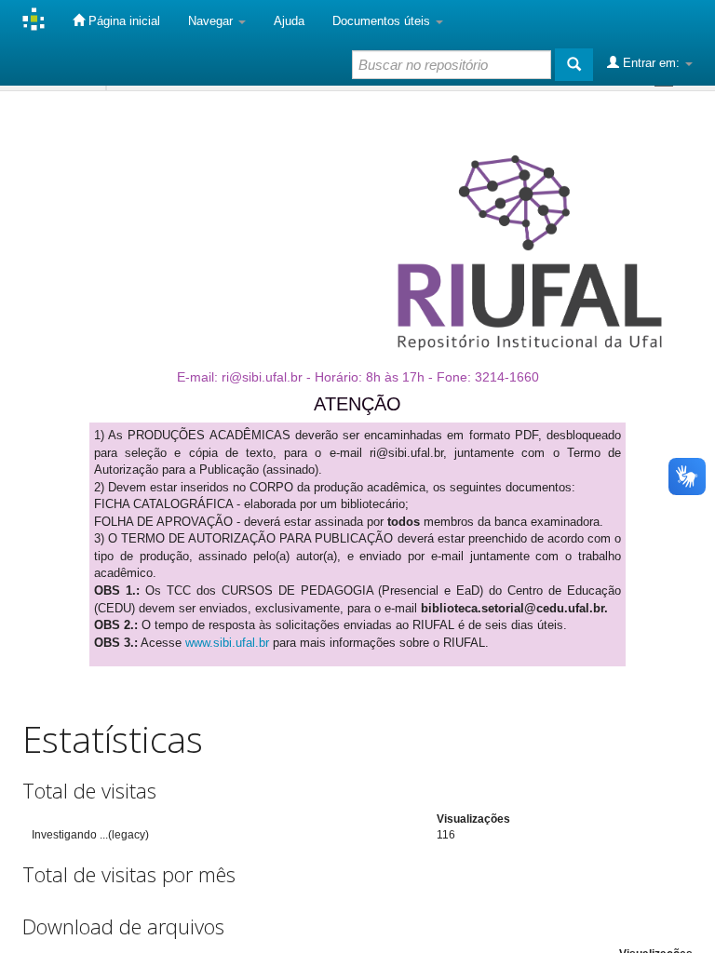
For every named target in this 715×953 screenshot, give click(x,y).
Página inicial (122, 21)
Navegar (212, 21)
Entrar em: (651, 63)
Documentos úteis (383, 21)
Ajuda (289, 21)
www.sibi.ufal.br (227, 643)
